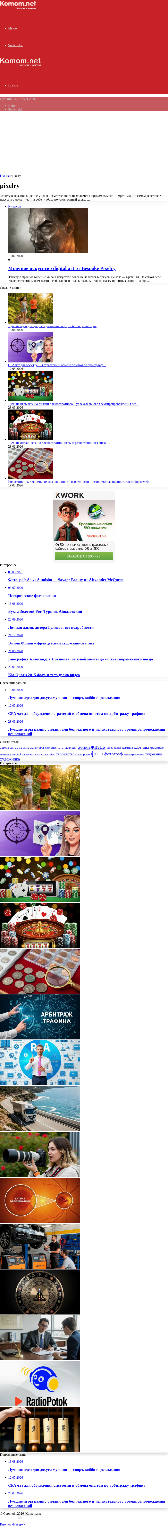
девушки (71, 747)
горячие (61, 748)
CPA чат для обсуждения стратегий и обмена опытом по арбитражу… (57, 365)
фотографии (130, 754)
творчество (65, 754)
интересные (113, 747)
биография (50, 747)
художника (10, 759)
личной (16, 754)
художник (153, 754)
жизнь (98, 747)
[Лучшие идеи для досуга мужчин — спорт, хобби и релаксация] (30, 322)
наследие (27, 754)
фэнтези (140, 755)
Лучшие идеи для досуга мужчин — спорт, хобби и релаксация (52, 326)
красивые (157, 747)
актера (4, 747)
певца (37, 754)
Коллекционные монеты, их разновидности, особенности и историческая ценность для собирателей (78, 481)
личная (5, 754)
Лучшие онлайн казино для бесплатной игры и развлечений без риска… (59, 443)
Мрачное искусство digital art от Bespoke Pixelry (62, 268)
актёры (39, 747)
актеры (28, 747)
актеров (16, 747)
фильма (86, 754)
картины (141, 747)
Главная (5, 175)
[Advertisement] (84, 143)
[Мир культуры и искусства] (19, 8)
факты (78, 754)
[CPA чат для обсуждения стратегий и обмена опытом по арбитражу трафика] (30, 361)
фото (97, 753)
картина (127, 747)
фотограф (113, 753)
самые (44, 754)
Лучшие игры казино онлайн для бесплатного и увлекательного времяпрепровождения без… (73, 404)
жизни (84, 747)
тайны (52, 754)
